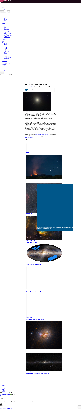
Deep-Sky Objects (6, 29)
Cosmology (5, 48)
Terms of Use (4, 389)
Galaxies (5, 20)
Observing (3, 23)
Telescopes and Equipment (8, 30)
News (3, 14)
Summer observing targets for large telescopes (35, 319)
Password (1, 404)
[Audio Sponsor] (46, 90)
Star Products (4, 39)
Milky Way (5, 19)
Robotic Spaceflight (7, 37)
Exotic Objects (6, 21)
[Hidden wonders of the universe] (44, 239)
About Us (3, 385)
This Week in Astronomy (7, 33)
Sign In (1, 405)
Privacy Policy (4, 390)
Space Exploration (4, 34)
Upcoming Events (6, 51)
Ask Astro (3, 38)
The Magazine (4, 64)
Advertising (3, 388)
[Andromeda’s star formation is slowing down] (44, 151)
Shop (2, 8)
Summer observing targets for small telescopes (35, 291)
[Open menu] (5, 12)
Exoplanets (5, 17)
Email (1, 403)
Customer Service (4, 387)
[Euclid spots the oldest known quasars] (44, 261)
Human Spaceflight (6, 36)
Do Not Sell (3, 391)
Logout (3, 7)
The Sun (5, 25)
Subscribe (3, 9)
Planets (5, 27)
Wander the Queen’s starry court (32, 181)
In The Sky (5, 24)
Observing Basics (6, 56)
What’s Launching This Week (8, 35)
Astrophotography (6, 31)
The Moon (5, 26)
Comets (5, 28)
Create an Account (6, 400)
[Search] (2, 12)
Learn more (1, 1)
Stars (4, 18)
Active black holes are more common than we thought (36, 351)
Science (3, 42)
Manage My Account (3, 408)
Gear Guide (5, 32)
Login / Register (4, 6)
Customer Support (9, 408)
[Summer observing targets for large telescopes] (44, 316)
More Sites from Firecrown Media (5, 394)
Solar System (6, 43)
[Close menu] (8, 12)
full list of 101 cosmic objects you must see (41, 134)
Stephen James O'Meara (29, 86)
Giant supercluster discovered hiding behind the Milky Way (37, 373)
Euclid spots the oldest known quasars (33, 264)
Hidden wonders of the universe (32, 242)
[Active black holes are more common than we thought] (44, 349)
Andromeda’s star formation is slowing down (35, 153)
